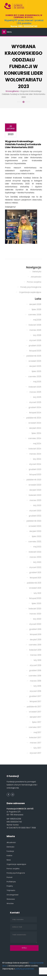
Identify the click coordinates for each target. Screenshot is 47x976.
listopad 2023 (35, 474)
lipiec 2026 (36, 309)
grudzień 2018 (35, 670)
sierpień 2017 (35, 717)
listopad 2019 (35, 634)
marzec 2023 (35, 500)
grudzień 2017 (35, 696)
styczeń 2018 (35, 691)
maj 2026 (37, 319)
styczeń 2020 (35, 624)
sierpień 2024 (35, 428)
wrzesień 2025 (35, 361)
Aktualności (36, 276)
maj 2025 (37, 381)
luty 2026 (37, 335)
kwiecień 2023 (35, 495)
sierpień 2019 (35, 639)
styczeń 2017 (35, 753)
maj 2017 (37, 732)
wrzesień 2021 (35, 588)
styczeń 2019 (35, 665)
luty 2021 (37, 593)
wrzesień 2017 (35, 711)
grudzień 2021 (35, 572)
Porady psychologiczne (30, 287)
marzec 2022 (35, 557)
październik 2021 (34, 582)
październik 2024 (33, 417)
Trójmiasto (11, 890)
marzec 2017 (35, 742)
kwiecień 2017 (35, 737)
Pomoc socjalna (34, 282)
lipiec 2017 (36, 722)
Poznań (9, 877)
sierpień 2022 (35, 531)
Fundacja (10, 851)
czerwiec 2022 (34, 541)
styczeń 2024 (35, 464)
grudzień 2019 (35, 629)
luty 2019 (37, 660)
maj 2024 (37, 443)
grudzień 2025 (35, 345)
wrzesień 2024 (34, 423)
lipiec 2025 (36, 371)
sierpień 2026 (35, 304)
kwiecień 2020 (35, 608)
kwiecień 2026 (35, 325)
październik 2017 (34, 706)
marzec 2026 (35, 330)
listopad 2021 (35, 577)
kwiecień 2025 (35, 386)
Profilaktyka (11, 882)
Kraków (9, 855)
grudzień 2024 (35, 407)
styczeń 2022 (35, 567)
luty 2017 (37, 748)
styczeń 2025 (35, 402)
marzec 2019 (35, 655)
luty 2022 (37, 562)
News (9, 860)
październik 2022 (33, 521)
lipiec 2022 (36, 536)
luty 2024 (37, 459)
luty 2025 (37, 397)
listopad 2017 (35, 701)
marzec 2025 (35, 392)
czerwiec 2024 (34, 438)
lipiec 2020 (36, 603)
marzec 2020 (35, 613)
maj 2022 (37, 546)
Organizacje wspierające (30, 292)
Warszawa (11, 899)
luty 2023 (37, 505)
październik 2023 (33, 479)
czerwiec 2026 (34, 314)
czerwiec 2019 (35, 644)
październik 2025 (33, 356)
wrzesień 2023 (35, 484)
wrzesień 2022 (35, 526)
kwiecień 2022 (35, 552)
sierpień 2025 (35, 366)
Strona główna (12, 91)
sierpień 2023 (35, 490)
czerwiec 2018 (35, 675)
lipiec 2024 (36, 433)
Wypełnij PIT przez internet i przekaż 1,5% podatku (23, 22)
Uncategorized (12, 895)
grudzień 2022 (35, 515)
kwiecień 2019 (35, 650)
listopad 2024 (35, 412)
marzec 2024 (35, 454)
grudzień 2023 (35, 469)
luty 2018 (37, 686)
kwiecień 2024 (35, 448)
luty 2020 (37, 619)
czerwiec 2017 (35, 727)
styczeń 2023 (35, 510)
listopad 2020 (35, 598)
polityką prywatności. (24, 968)
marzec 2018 (35, 680)
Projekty (10, 886)
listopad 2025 (35, 350)
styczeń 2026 (35, 340)
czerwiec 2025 (34, 376)
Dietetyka (36, 271)
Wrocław (10, 903)
